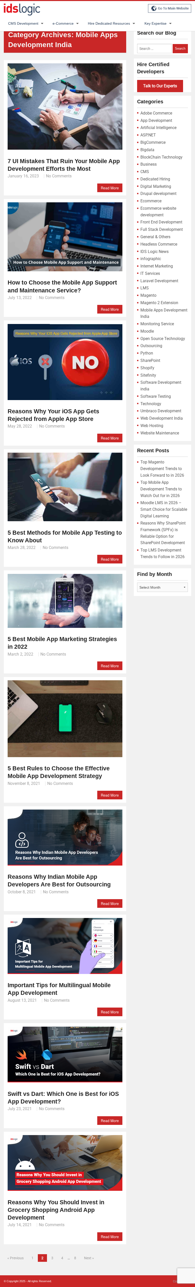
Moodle (147, 331)
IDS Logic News (154, 251)
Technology (150, 403)
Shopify (147, 367)
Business (148, 164)
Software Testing (155, 396)
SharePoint (150, 360)
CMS (144, 171)
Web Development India (161, 418)
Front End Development (161, 222)
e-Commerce (63, 23)
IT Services (150, 273)
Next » (89, 1258)
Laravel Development (159, 280)
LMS (144, 288)
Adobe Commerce (156, 113)
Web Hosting (151, 425)
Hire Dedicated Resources (109, 23)
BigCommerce (153, 142)
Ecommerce (150, 201)
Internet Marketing (156, 266)
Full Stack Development (161, 229)
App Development (156, 120)
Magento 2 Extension (159, 302)
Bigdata (147, 149)
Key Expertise (155, 23)
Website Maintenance (159, 433)
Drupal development (158, 193)
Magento (148, 295)
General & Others (155, 236)
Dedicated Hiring (155, 179)
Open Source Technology (162, 338)
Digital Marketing (155, 186)
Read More (110, 187)
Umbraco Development (160, 410)
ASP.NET (148, 135)
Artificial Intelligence (158, 127)
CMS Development (23, 23)
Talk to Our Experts (160, 85)
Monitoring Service (157, 323)
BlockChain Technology (161, 157)
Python (146, 353)
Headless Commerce (158, 244)
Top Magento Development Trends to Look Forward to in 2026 (162, 468)
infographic (150, 258)
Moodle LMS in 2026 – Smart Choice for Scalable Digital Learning (163, 509)
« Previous (15, 1258)
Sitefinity (148, 375)
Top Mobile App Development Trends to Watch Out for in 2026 (161, 489)
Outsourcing (151, 345)
